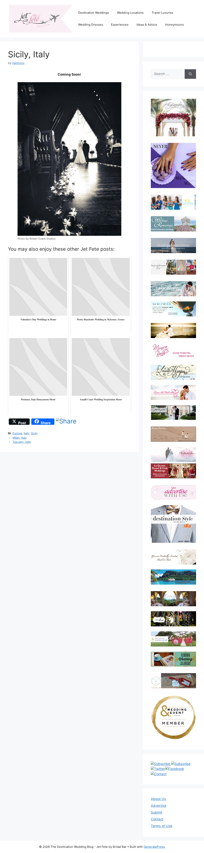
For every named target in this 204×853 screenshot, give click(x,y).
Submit (156, 812)
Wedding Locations (130, 13)
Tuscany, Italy (22, 442)
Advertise (158, 806)
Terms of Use (161, 826)
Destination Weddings (93, 13)
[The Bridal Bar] (173, 455)
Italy (26, 433)
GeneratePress (154, 847)
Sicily (34, 433)
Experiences (119, 24)
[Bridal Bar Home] (173, 556)
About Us (158, 799)
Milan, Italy (20, 437)
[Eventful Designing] (173, 598)
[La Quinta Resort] (173, 477)
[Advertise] (173, 492)
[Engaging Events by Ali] (173, 638)
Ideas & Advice (146, 24)
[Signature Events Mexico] (173, 288)
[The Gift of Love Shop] (173, 618)
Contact (157, 819)
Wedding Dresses (90, 24)
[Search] (190, 74)
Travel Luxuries (162, 13)
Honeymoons (174, 24)
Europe (17, 433)
